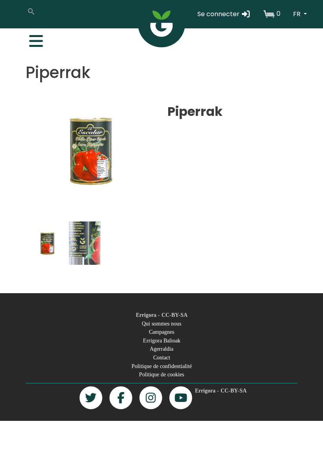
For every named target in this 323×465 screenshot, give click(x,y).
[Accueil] (161, 23)
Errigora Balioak (161, 340)
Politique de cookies (161, 374)
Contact (161, 357)
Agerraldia (161, 349)
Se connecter (219, 14)
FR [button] (297, 14)
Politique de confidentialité (162, 366)
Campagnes (161, 332)
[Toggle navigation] (32, 39)
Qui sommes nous (161, 323)
